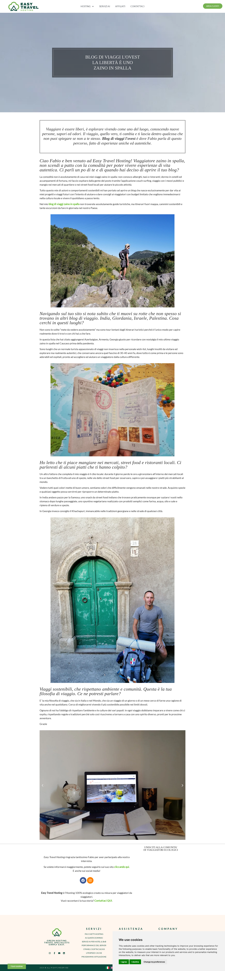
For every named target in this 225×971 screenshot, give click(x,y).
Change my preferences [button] (154, 962)
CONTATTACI (137, 6)
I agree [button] (124, 962)
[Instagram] (90, 880)
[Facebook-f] (54, 953)
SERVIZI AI (104, 6)
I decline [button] (135, 962)
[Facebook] (83, 880)
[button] (42, 785)
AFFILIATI (120, 6)
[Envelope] (59, 953)
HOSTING (85, 6)
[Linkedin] (64, 953)
